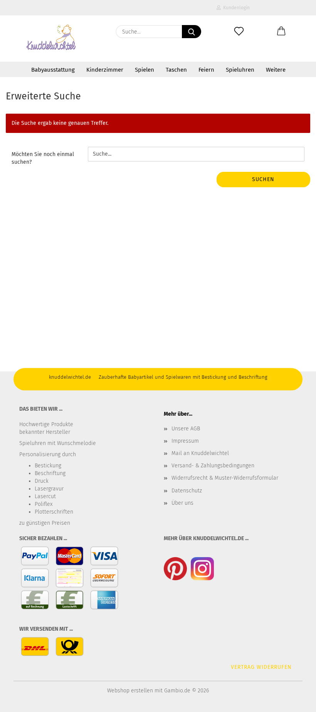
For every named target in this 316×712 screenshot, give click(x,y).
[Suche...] (191, 31)
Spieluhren (240, 69)
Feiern (206, 69)
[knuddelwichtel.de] (51, 38)
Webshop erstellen (130, 690)
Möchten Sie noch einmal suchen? (43, 158)
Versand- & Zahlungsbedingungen (212, 465)
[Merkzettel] (239, 31)
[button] (281, 31)
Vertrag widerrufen (261, 667)
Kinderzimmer (104, 69)
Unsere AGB (185, 428)
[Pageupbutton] (294, 700)
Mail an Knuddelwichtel (200, 453)
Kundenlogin (235, 7)
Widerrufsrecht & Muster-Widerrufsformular (224, 478)
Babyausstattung (53, 69)
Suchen (263, 179)
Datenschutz (186, 490)
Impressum (185, 441)
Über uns (182, 503)
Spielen (144, 69)
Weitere (276, 69)
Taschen (176, 69)
